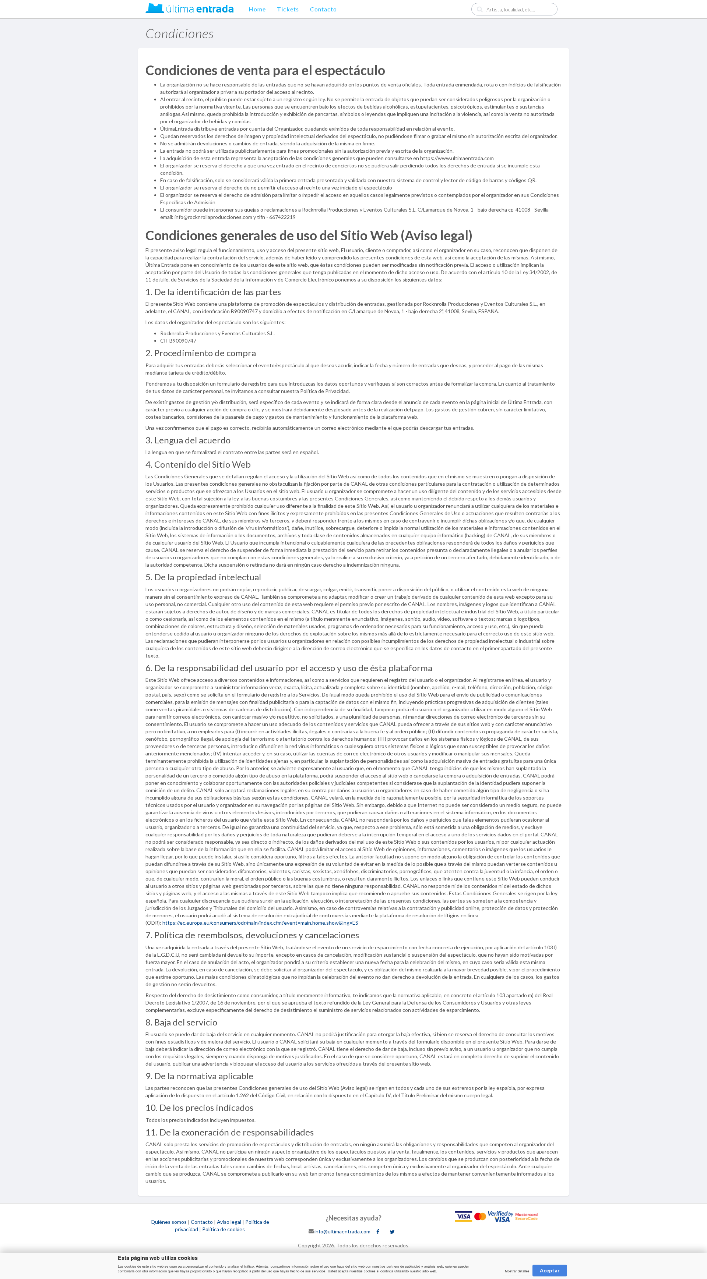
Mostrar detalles (517, 1270)
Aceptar (550, 1270)
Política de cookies (223, 1229)
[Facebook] (378, 1232)
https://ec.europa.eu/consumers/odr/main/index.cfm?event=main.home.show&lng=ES (260, 923)
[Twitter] (392, 1232)
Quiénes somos (169, 1222)
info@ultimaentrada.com (342, 1231)
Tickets (288, 9)
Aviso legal (229, 1222)
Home (257, 9)
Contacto (323, 9)
